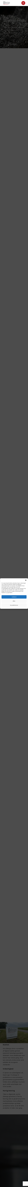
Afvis (14, 601)
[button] (26, 580)
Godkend (14, 597)
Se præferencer (14, 605)
